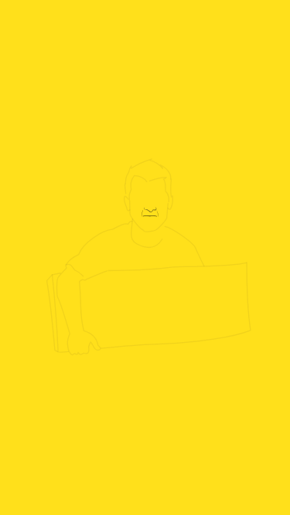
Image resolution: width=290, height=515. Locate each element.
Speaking (158, 484)
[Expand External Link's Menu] (262, 491)
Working (104, 484)
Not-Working (184, 473)
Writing (131, 487)
